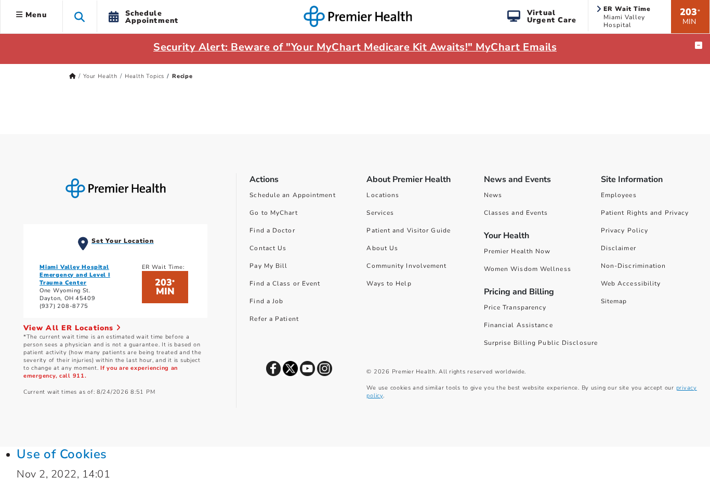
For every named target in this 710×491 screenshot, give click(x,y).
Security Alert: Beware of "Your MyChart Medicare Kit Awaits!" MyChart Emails (355, 47)
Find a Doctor (272, 230)
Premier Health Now (517, 251)
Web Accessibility (631, 283)
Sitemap (614, 301)
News (493, 195)
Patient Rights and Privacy (645, 213)
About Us (382, 248)
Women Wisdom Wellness (527, 269)
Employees (619, 195)
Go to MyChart (273, 213)
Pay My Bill (268, 266)
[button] (79, 16)
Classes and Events (516, 213)
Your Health (100, 76)
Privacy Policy (624, 230)
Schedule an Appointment (292, 195)
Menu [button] (35, 15)
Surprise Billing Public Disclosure (541, 343)
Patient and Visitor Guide (408, 230)
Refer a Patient (274, 319)
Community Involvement (406, 266)
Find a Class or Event (284, 283)
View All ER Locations (69, 328)
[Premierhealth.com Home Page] (72, 76)
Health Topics (144, 76)
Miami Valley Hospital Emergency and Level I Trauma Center (75, 275)
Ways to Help (388, 283)
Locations (382, 195)
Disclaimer (618, 248)
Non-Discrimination (633, 266)
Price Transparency (515, 307)
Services (380, 213)
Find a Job (266, 301)
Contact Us (267, 248)
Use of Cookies (62, 454)
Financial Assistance (518, 325)
